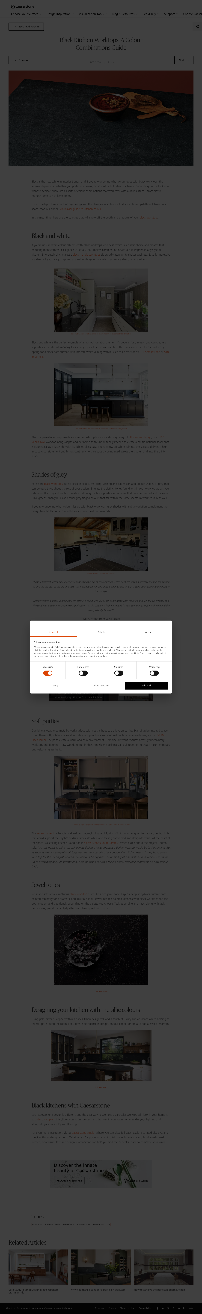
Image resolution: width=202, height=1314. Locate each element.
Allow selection (101, 685)
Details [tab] (101, 632)
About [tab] (148, 632)
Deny (55, 685)
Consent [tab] (53, 632)
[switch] (83, 673)
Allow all (146, 685)
